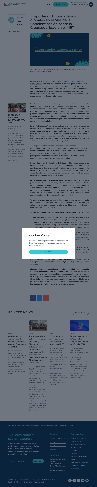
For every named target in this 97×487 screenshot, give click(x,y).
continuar (48, 251)
